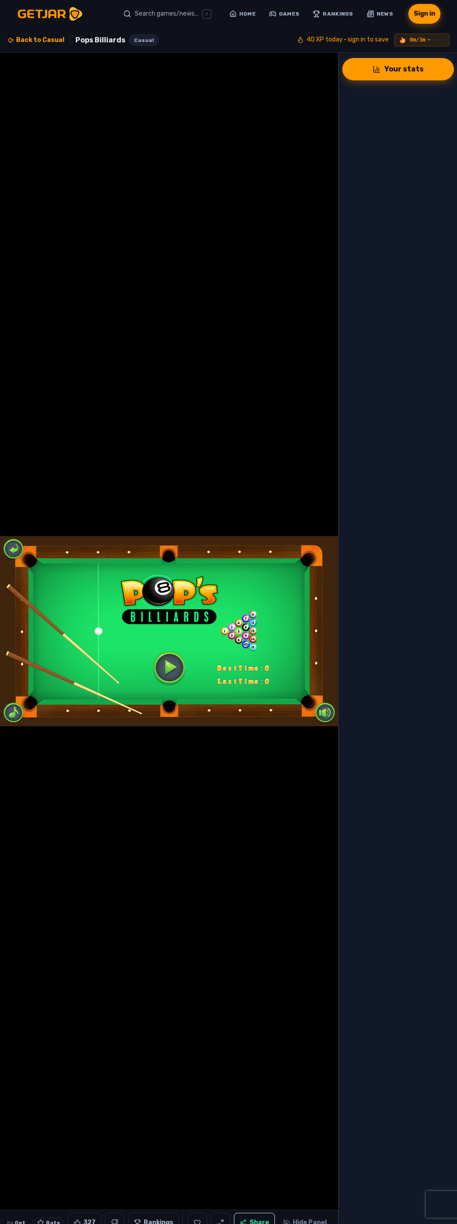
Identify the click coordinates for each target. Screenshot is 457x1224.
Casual (144, 40)
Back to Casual (40, 40)
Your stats (404, 69)
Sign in (424, 13)
